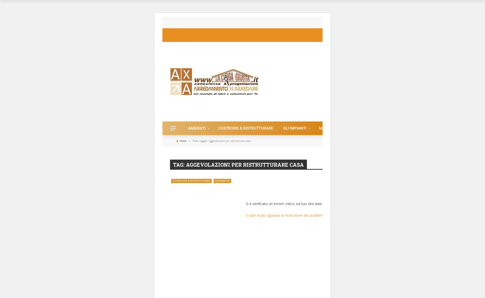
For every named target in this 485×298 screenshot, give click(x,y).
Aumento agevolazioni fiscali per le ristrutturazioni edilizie (290, 188)
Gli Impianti (294, 128)
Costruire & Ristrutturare (245, 128)
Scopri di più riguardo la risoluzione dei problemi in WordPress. (296, 215)
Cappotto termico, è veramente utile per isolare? (223, 22)
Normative (222, 181)
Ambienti (197, 128)
